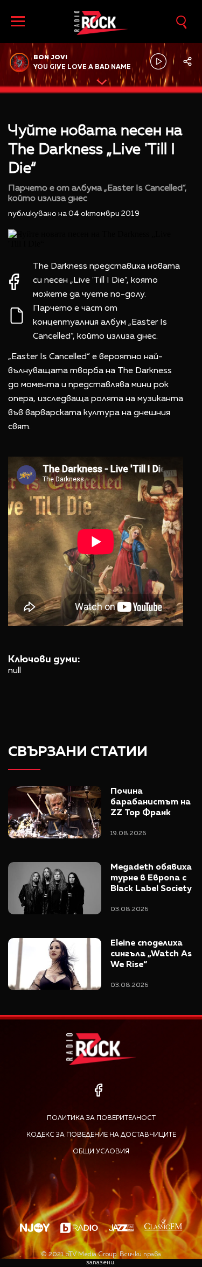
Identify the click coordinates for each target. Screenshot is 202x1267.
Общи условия (101, 1152)
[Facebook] (98, 1090)
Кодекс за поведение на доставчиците (101, 1135)
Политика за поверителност (101, 1118)
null (14, 671)
